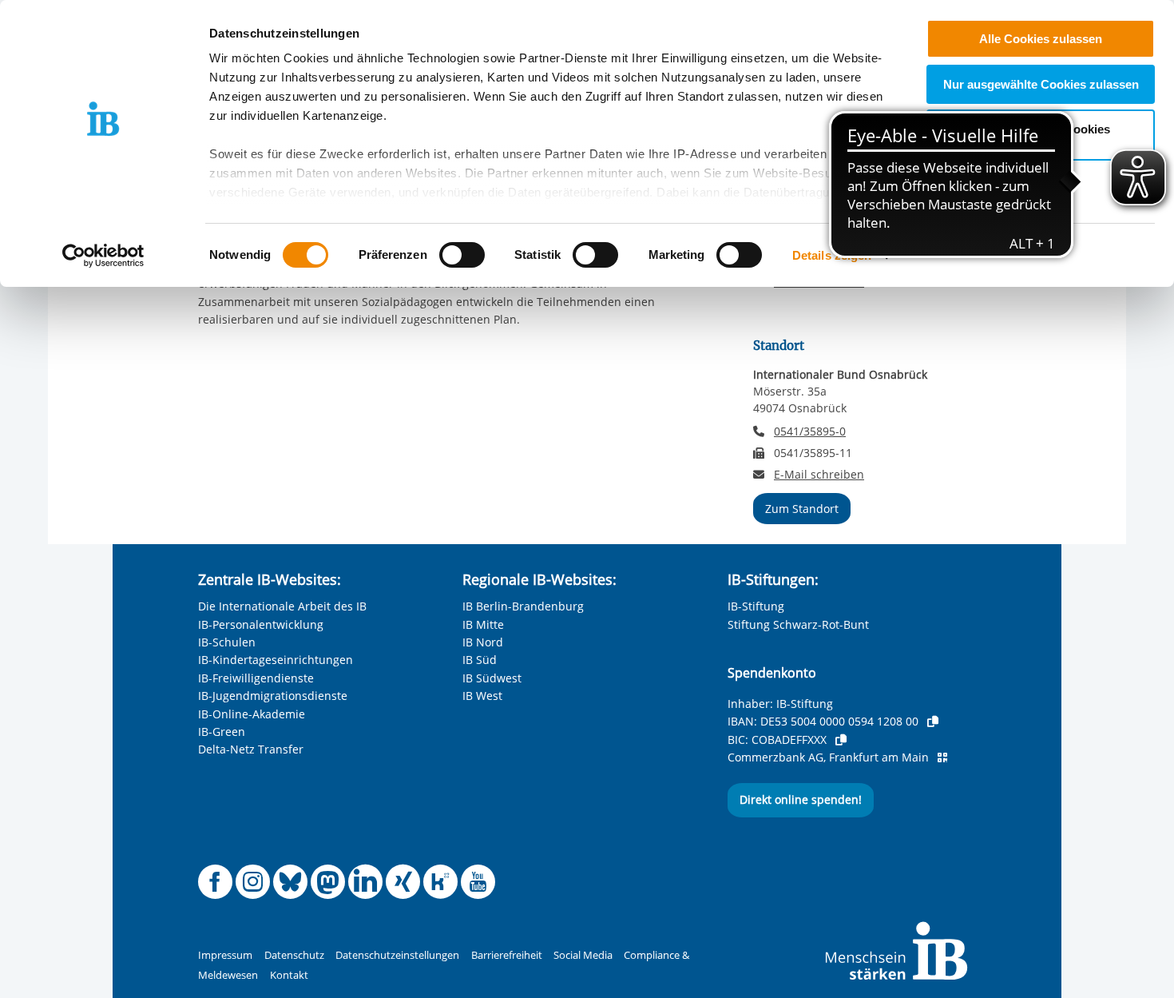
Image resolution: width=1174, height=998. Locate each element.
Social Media (583, 955)
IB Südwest (492, 678)
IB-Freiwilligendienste (256, 678)
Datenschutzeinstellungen (397, 955)
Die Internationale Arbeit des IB (282, 606)
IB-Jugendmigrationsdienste (272, 695)
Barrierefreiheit (506, 955)
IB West (482, 695)
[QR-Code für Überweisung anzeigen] (942, 757)
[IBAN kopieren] (932, 721)
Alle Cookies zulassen (1040, 39)
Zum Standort (802, 508)
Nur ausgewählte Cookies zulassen (1041, 84)
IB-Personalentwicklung (260, 624)
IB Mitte (483, 624)
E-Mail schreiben (819, 474)
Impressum (225, 955)
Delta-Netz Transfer (250, 749)
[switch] (462, 255)
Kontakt (289, 975)
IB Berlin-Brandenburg (523, 606)
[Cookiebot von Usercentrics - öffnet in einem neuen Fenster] (103, 256)
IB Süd (479, 659)
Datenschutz (294, 955)
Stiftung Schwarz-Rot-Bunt (798, 624)
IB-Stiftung (756, 606)
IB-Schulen (227, 642)
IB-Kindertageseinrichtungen (275, 659)
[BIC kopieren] (841, 740)
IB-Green (221, 731)
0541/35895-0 (810, 431)
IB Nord (482, 642)
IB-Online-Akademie (251, 714)
